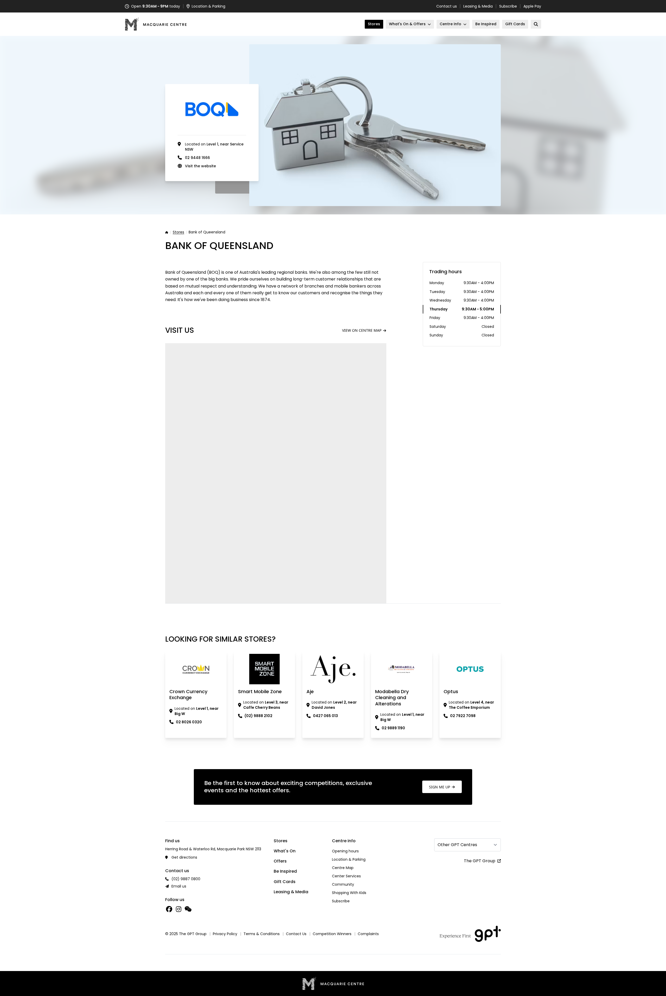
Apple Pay (532, 6)
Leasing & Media (478, 6)
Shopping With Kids (349, 892)
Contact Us (296, 933)
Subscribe (508, 6)
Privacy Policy (225, 933)
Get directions (184, 857)
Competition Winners (332, 933)
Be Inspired (285, 871)
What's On (285, 850)
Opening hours (345, 851)
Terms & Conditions (262, 933)
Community (343, 884)
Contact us (446, 6)
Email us (178, 886)
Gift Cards (285, 881)
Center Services (346, 876)
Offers (280, 861)
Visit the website (200, 166)
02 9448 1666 (197, 157)
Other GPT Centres (457, 845)
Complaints (368, 933)
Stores (178, 232)
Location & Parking (349, 859)
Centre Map (343, 867)
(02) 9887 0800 (185, 879)
